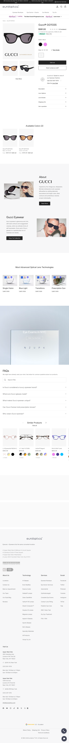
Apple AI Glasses (27, 618)
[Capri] (62, 454)
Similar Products (34, 423)
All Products (26, 635)
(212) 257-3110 (7, 693)
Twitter (62, 585)
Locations (5, 580)
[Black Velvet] (12, 454)
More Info (49, 34)
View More (18, 79)
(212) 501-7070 (54, 80)
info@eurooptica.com (9, 702)
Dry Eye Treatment (46, 614)
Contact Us (6, 585)
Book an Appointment (9, 589)
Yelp (61, 606)
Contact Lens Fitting (47, 601)
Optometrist (44, 589)
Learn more (6, 291)
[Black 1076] (41, 454)
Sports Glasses (26, 623)
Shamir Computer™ (28, 606)
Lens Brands (41, 97)
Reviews (5, 601)
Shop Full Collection (14, 238)
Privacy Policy (45, 730)
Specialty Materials (28, 631)
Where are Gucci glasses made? (15, 394)
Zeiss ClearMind (27, 597)
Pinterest (63, 589)
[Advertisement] (34, 487)
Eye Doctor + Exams (33, 12)
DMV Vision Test (46, 610)
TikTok (62, 601)
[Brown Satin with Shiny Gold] (8, 454)
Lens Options (42, 93)
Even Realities (26, 585)
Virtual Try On (26, 639)
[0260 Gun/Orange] (25, 454)
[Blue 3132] (45, 454)
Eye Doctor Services (47, 585)
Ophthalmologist (46, 593)
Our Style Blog (7, 597)
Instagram (63, 597)
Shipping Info (42, 102)
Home (4, 20)
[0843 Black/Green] (29, 454)
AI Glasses (25, 580)
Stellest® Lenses (27, 593)
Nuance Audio (26, 589)
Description (41, 89)
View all (34, 425)
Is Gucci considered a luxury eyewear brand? (20, 387)
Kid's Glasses (26, 627)
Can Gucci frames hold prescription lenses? (19, 407)
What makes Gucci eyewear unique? (16, 400)
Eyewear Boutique (18, 12)
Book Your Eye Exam (34, 338)
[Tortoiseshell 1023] (37, 454)
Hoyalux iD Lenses (27, 610)
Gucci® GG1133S (11, 20)
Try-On (54, 12)
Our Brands (45, 12)
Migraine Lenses (27, 614)
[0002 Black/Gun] (21, 454)
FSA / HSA (44, 618)
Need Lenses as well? (52, 68)
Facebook (63, 580)
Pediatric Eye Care (46, 606)
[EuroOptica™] (11, 7)
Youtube (62, 593)
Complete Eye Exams (47, 597)
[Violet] (53, 454)
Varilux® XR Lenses (28, 601)
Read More (44, 203)
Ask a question (42, 106)
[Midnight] (57, 454)
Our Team (5, 593)
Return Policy (27, 730)
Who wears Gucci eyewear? (13, 414)
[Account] (57, 7)
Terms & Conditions (43, 732)
